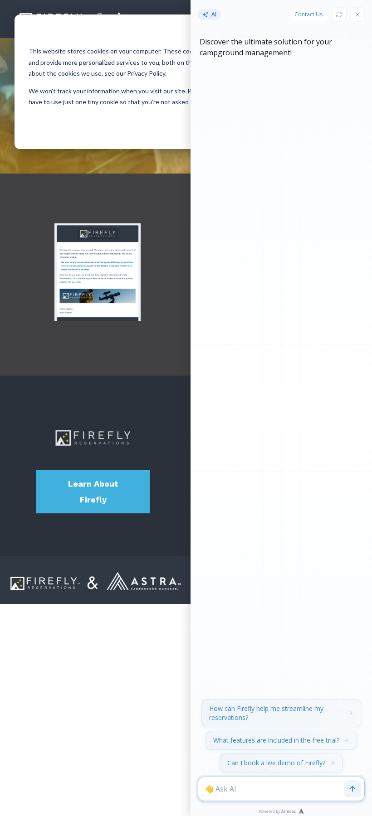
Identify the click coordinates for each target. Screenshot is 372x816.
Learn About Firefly (93, 491)
